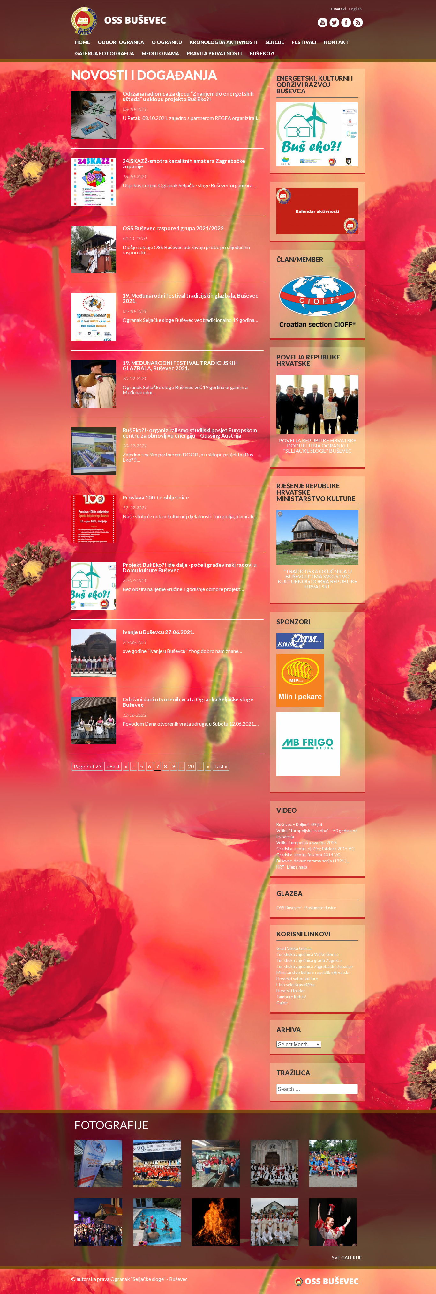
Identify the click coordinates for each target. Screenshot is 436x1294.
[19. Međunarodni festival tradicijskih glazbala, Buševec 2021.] (93, 317)
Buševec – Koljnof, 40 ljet (299, 824)
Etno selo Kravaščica (295, 984)
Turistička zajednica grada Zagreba (309, 960)
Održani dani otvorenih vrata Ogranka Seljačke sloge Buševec (188, 702)
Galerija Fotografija (104, 53)
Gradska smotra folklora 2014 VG (308, 854)
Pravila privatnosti (214, 53)
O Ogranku (167, 42)
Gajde (282, 1002)
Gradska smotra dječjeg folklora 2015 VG (315, 848)
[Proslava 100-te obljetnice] (93, 519)
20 (191, 766)
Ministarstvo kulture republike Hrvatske (313, 972)
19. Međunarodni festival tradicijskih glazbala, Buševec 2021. (190, 298)
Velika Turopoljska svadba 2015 (306, 842)
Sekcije (274, 42)
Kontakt (336, 42)
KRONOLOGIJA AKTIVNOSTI (224, 42)
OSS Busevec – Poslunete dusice (306, 907)
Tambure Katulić (291, 996)
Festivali (304, 42)
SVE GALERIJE (347, 1257)
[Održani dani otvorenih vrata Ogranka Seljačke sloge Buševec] (93, 720)
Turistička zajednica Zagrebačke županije (314, 966)
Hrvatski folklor (290, 990)
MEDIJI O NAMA (160, 53)
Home (82, 42)
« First (113, 766)
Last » (220, 766)
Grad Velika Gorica (294, 948)
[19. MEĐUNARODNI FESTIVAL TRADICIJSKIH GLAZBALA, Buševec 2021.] (93, 384)
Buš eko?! (262, 53)
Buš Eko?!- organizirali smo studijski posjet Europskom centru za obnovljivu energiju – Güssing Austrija (190, 433)
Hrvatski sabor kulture (297, 978)
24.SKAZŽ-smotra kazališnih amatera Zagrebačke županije (184, 164)
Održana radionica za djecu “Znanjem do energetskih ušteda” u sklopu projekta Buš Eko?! (188, 96)
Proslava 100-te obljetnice (156, 497)
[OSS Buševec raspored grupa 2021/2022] (93, 249)
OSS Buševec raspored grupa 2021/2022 (173, 228)
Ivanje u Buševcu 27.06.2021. (158, 632)
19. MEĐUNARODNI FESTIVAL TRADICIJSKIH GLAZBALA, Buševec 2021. (180, 365)
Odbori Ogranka (121, 42)
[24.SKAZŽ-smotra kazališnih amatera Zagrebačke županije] (93, 182)
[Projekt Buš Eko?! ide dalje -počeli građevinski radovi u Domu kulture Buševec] (93, 586)
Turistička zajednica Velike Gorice (307, 954)
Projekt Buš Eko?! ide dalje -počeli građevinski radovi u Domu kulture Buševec (190, 567)
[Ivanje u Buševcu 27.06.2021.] (93, 653)
